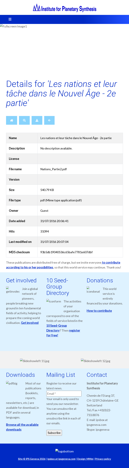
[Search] (24, 120)
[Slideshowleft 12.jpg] (95, 361)
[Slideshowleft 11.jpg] (34, 361)
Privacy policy (103, 458)
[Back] (49, 120)
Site (32, 458)
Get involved (30, 323)
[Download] (37, 120)
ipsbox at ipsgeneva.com (61, 458)
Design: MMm (85, 458)
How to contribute (99, 311)
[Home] (11, 120)
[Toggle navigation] (8, 19)
